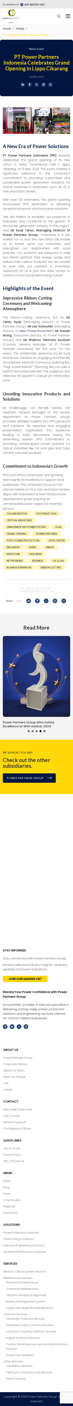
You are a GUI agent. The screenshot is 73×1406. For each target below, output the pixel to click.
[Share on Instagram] (43, 84)
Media (20, 28)
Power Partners (46, 533)
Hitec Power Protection (36, 331)
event (33, 547)
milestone (13, 553)
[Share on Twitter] (36, 84)
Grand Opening (17, 533)
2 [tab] (33, 731)
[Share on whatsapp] (50, 84)
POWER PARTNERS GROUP (25, 778)
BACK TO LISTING (39, 588)
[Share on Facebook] (29, 84)
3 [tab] (36, 731)
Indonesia (13, 547)
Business (37, 560)
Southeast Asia (46, 513)
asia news (35, 553)
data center (57, 540)
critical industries (19, 520)
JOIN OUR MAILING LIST (25, 979)
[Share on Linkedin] (22, 84)
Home (7, 28)
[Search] (59, 16)
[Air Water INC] (32, 4)
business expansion (19, 567)
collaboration (17, 513)
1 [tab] (29, 731)
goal (58, 527)
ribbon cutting (51, 567)
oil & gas (58, 560)
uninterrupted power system (26, 527)
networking (15, 560)
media (50, 547)
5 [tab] (44, 731)
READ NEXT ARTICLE (34, 591)
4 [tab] (40, 731)
